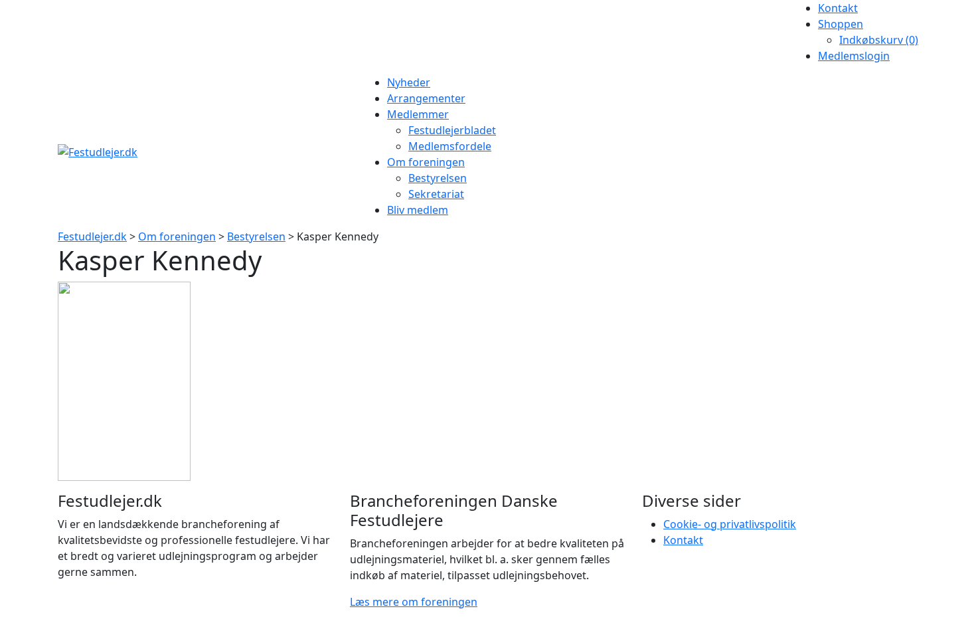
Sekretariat (436, 194)
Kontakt (838, 8)
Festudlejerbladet (452, 130)
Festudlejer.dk (92, 236)
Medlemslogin (854, 55)
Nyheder (408, 82)
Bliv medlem (417, 210)
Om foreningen (426, 162)
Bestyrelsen (437, 178)
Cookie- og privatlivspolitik (729, 524)
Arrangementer (426, 98)
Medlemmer (418, 114)
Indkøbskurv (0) (878, 40)
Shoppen (840, 24)
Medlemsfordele (449, 146)
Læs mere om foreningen (413, 601)
